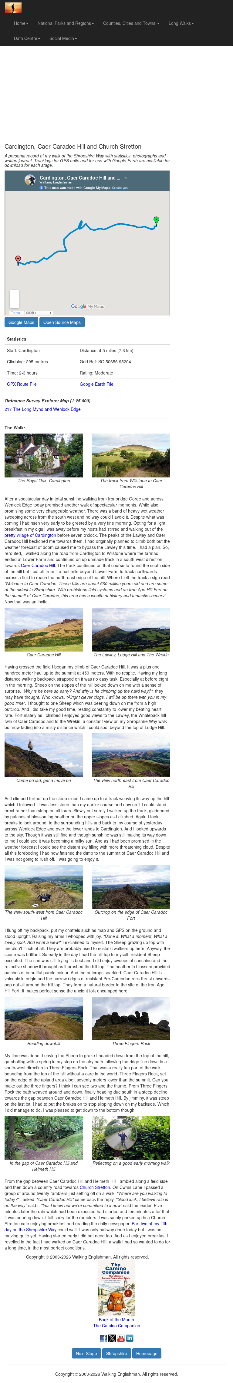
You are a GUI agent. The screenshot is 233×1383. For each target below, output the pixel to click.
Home (19, 23)
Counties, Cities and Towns (130, 23)
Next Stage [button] (86, 1353)
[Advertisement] (116, 94)
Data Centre (25, 38)
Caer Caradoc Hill (38, 565)
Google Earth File (96, 384)
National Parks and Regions (64, 23)
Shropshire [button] (116, 1353)
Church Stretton (95, 1187)
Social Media (61, 38)
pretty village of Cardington (30, 535)
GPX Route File (22, 384)
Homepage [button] (146, 1353)
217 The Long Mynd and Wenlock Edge (43, 409)
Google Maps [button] (21, 322)
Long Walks (180, 23)
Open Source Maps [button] (62, 322)
